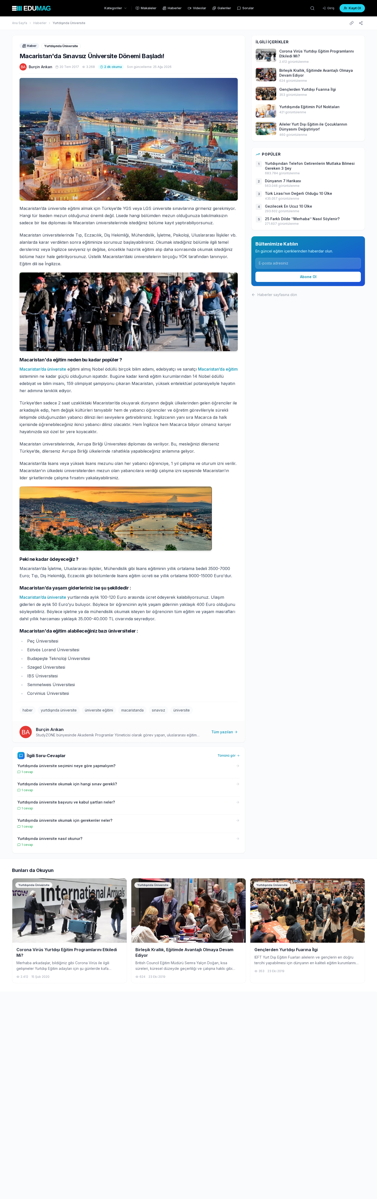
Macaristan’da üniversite (42, 369)
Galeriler (224, 8)
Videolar (199, 8)
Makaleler (148, 8)
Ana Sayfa (19, 23)
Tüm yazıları (222, 732)
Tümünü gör (226, 755)
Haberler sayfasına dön (277, 294)
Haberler (175, 8)
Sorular (248, 8)
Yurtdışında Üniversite (69, 23)
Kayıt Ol (355, 8)
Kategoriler (113, 8)
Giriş (330, 8)
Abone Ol (308, 277)
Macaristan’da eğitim (218, 369)
